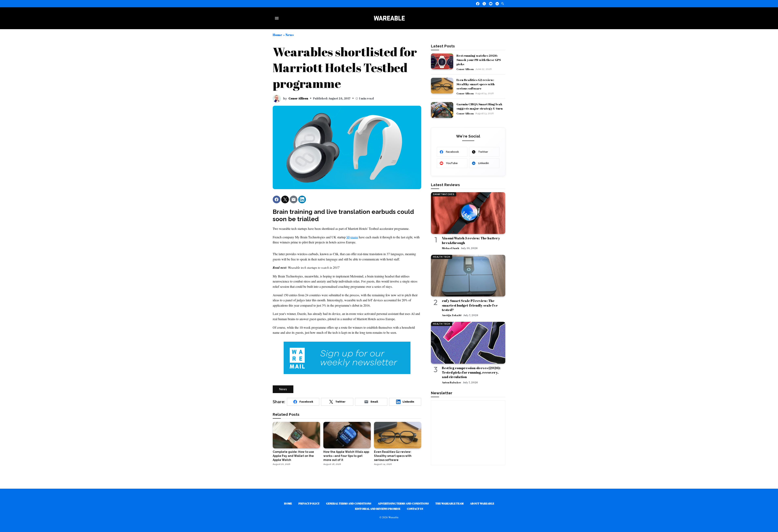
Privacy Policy (309, 503)
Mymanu (352, 237)
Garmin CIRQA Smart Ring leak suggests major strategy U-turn (479, 106)
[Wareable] (389, 18)
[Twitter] (484, 3)
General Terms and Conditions (348, 503)
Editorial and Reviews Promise (377, 509)
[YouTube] (491, 3)
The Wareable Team (449, 503)
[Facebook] (478, 3)
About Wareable (482, 503)
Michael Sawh (450, 248)
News (289, 34)
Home (277, 34)
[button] (276, 199)
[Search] (502, 3)
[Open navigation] (277, 18)
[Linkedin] (497, 3)
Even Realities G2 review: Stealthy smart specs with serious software (475, 84)
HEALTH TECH (441, 257)
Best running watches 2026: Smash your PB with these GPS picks (478, 59)
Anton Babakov (451, 382)
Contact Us (415, 509)
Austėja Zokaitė (452, 315)
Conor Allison (298, 98)
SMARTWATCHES (443, 194)
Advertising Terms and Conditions (403, 503)
